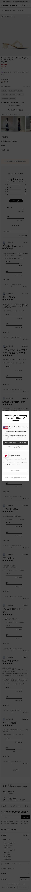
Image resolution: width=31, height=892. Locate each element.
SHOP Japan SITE (15, 470)
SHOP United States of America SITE (15, 443)
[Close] (27, 413)
